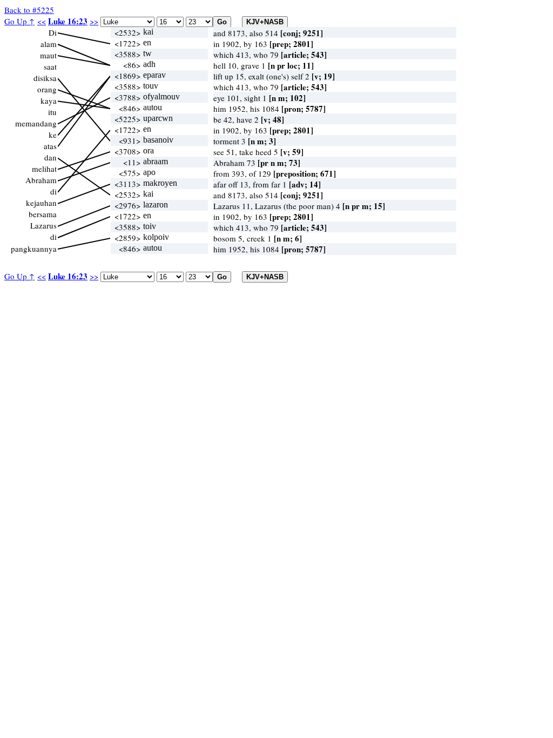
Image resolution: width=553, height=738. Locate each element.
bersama (43, 214)
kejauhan (41, 202)
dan (50, 157)
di (53, 191)
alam (49, 43)
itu (52, 111)
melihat (44, 168)
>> (94, 21)
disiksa (45, 77)
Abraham (41, 180)
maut (48, 55)
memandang (36, 123)
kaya (49, 100)
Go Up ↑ (19, 21)
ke (53, 134)
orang (47, 89)
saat (50, 66)
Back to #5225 (29, 9)
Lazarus (43, 225)
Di (53, 32)
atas (50, 145)
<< (41, 21)
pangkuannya (34, 248)
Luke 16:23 (67, 21)
